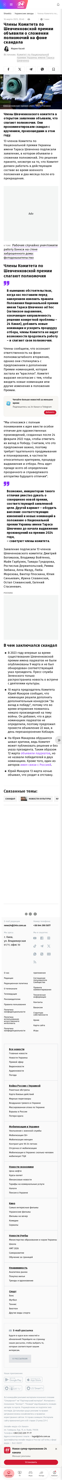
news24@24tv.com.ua (15, 925)
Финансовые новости (20, 1179)
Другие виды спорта (19, 1312)
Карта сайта (39, 1025)
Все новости (16, 1049)
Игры (35, 1031)
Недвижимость (18, 1267)
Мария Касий (18, 49)
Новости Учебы (18, 1235)
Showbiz (8, 14)
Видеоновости (16, 1066)
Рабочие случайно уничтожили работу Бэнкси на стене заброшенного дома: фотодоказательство (31, 251)
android (13, 1379)
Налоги (13, 1188)
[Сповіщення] (58, 4)
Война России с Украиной (24, 1085)
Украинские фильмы (20, 1211)
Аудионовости (16, 1070)
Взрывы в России (18, 1111)
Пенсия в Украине (18, 1192)
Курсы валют (16, 1175)
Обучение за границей (21, 1257)
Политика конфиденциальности (14, 1011)
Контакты (38, 1002)
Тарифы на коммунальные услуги (26, 1184)
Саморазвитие (16, 1252)
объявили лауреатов (35, 753)
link (35, 938)
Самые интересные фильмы (23, 1207)
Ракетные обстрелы (19, 1090)
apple (35, 1379)
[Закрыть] (56, 1448)
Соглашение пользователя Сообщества (40, 980)
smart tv (13, 1388)
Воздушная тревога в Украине (25, 1103)
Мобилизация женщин (21, 1139)
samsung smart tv (35, 1388)
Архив (36, 1020)
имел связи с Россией (35, 765)
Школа (12, 1244)
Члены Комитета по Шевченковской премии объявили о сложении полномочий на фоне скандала (47, 14)
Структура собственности (40, 1014)
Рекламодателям (12, 999)
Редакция (8, 978)
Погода (13, 1075)
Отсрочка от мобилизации (23, 1148)
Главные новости (18, 1053)
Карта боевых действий (21, 1094)
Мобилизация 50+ (18, 1135)
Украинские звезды (24, 14)
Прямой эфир (16, 1062)
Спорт (12, 1291)
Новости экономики (21, 1166)
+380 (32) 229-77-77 (22, 1433)
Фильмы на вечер (18, 1216)
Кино (12, 1203)
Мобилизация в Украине (24, 1126)
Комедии (13, 1220)
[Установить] (31, 1455)
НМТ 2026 (14, 1248)
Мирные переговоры (20, 1098)
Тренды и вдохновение (21, 1280)
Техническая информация (39, 996)
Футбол (13, 1300)
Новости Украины (18, 1057)
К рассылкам (20, 1359)
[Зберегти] (53, 69)
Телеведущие (10, 994)
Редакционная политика (16, 983)
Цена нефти (15, 1171)
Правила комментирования (42, 989)
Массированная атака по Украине (27, 1107)
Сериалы (13, 1225)
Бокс (11, 1295)
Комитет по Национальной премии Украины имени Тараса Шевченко (35, 57)
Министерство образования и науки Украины (33, 1239)
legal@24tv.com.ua (41, 1436)
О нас (6, 973)
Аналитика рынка (18, 1272)
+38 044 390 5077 (42, 925)
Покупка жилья (17, 1276)
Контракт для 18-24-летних (23, 1144)
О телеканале (10, 989)
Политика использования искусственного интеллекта (11, 1020)
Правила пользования (15, 1005)
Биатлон (13, 1308)
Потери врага (16, 1116)
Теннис (13, 1304)
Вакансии (38, 1008)
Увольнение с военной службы (25, 1130)
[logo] (20, 4)
